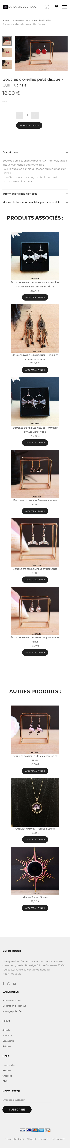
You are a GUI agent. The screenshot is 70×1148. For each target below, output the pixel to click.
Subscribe (17, 1109)
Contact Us (8, 1041)
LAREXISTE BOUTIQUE (22, 6)
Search (6, 1030)
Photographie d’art (12, 1011)
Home (5, 20)
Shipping (7, 1075)
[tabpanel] (41, 53)
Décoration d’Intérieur (14, 1005)
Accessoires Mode (22, 20)
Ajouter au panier (29, 125)
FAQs (5, 1081)
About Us (7, 1035)
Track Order (8, 1065)
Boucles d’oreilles (42, 20)
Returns (6, 1046)
